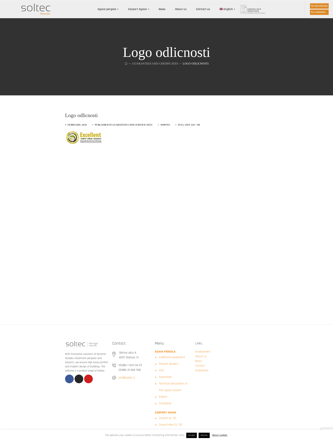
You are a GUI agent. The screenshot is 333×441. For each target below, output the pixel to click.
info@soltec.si (127, 378)
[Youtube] (88, 379)
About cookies (219, 435)
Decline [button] (204, 435)
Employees (201, 370)
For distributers (319, 5)
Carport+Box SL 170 (170, 425)
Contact (200, 366)
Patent (163, 397)
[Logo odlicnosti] (84, 132)
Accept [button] (191, 435)
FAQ (161, 370)
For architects (318, 12)
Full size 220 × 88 (189, 124)
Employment (202, 352)
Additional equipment (172, 357)
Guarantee (165, 377)
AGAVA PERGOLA (165, 352)
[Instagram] (79, 379)
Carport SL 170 (167, 418)
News (198, 361)
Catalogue (165, 403)
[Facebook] (69, 379)
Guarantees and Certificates (155, 63)
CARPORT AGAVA (165, 412)
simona (165, 124)
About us (201, 356)
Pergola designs (168, 364)
